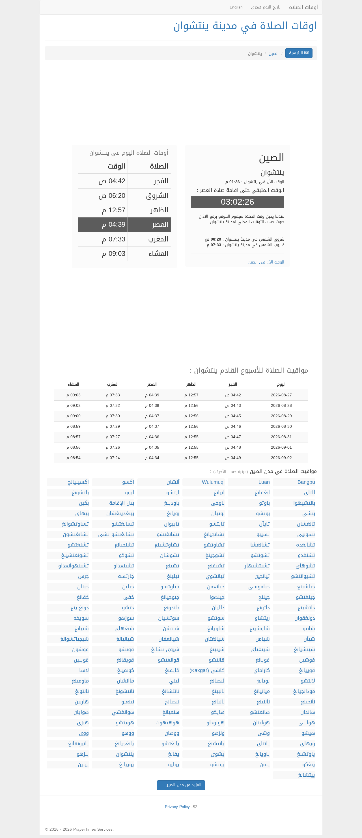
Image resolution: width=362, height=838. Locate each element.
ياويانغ (262, 754)
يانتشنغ (216, 744)
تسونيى (306, 534)
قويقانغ (125, 660)
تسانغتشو (122, 524)
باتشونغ (80, 492)
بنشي (308, 513)
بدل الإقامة (121, 503)
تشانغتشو (168, 534)
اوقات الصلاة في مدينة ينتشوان (245, 25)
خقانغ (83, 597)
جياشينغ (306, 587)
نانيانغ (218, 702)
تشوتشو (260, 555)
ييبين (83, 764)
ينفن (265, 764)
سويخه (81, 618)
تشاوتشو (214, 545)
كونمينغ (125, 670)
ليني (174, 681)
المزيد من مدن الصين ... (181, 785)
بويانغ (173, 513)
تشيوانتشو (303, 576)
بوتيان (218, 513)
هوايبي (306, 723)
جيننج (264, 597)
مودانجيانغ (304, 691)
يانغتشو (170, 744)
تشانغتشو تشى (116, 534)
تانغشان (306, 524)
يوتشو (217, 764)
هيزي (83, 723)
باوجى (218, 503)
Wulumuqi (213, 482)
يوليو (173, 764)
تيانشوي (215, 576)
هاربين (82, 702)
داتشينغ (306, 608)
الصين (274, 53)
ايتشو (172, 492)
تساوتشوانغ (75, 524)
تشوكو (126, 555)
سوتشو (216, 618)
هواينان (261, 723)
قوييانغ (307, 670)
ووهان (172, 733)
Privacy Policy (177, 807)
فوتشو (126, 649)
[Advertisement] (181, 105)
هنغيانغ (170, 712)
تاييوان (171, 524)
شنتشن (171, 628)
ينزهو (83, 754)
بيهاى (82, 513)
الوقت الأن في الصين (266, 262)
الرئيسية (296, 53)
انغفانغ (262, 492)
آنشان (173, 482)
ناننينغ (263, 702)
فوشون (80, 649)
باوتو (264, 503)
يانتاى (263, 744)
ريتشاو (262, 618)
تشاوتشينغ (166, 545)
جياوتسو (169, 587)
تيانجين (262, 576)
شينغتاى (260, 649)
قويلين (81, 660)
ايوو (129, 492)
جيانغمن (216, 587)
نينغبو (127, 702)
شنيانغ (81, 628)
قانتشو (217, 660)
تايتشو (217, 524)
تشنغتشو (78, 545)
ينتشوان (125, 754)
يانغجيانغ (124, 744)
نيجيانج (172, 702)
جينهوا (217, 597)
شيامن (262, 639)
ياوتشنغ (306, 754)
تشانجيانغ (214, 534)
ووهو (128, 733)
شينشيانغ (304, 649)
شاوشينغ (259, 628)
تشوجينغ (215, 555)
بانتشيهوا (304, 503)
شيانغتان (215, 639)
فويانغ (263, 660)
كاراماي (261, 670)
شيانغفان (168, 639)
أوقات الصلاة (303, 7)
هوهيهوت (167, 723)
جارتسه (126, 576)
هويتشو (125, 723)
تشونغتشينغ (75, 555)
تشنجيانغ (124, 545)
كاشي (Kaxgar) (207, 670)
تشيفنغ (216, 566)
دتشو (128, 608)
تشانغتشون (76, 534)
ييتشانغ (306, 775)
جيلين (128, 587)
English (236, 7)
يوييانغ (126, 764)
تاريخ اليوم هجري (266, 7)
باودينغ (171, 503)
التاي (309, 492)
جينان (83, 587)
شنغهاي (124, 628)
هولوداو (215, 723)
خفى (128, 597)
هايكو (218, 712)
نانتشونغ (124, 691)
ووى (84, 733)
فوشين (307, 660)
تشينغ (172, 566)
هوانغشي (123, 712)
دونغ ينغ (79, 608)
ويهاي (307, 744)
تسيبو (263, 534)
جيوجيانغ (170, 597)
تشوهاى (305, 566)
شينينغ (217, 649)
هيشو (308, 733)
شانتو (309, 628)
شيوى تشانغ (165, 649)
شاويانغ (216, 628)
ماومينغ (80, 681)
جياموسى (259, 587)
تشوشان (169, 555)
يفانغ (173, 754)
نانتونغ (82, 691)
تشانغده (305, 545)
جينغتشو (305, 597)
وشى (264, 733)
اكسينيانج (78, 482)
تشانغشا (260, 545)
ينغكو (308, 764)
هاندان (307, 712)
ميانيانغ (262, 691)
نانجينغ (308, 702)
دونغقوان (304, 618)
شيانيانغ (125, 639)
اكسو (128, 482)
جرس (83, 576)
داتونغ (263, 608)
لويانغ (263, 681)
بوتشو (263, 513)
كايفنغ (172, 670)
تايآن (264, 524)
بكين (84, 503)
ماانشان (125, 681)
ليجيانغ (217, 681)
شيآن (309, 639)
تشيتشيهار (257, 566)
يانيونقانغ (78, 744)
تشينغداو (123, 566)
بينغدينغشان (120, 513)
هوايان (81, 712)
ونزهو (218, 733)
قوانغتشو (168, 660)
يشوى (218, 754)
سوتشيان (168, 618)
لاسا (84, 670)
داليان (218, 608)
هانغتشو (260, 712)
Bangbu (306, 482)
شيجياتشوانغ (74, 639)
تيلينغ (173, 576)
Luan (264, 482)
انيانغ (219, 492)
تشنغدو (306, 555)
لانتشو (308, 681)
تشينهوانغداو (73, 566)
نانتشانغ (170, 691)
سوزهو (126, 618)
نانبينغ (218, 691)
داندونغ (171, 608)
